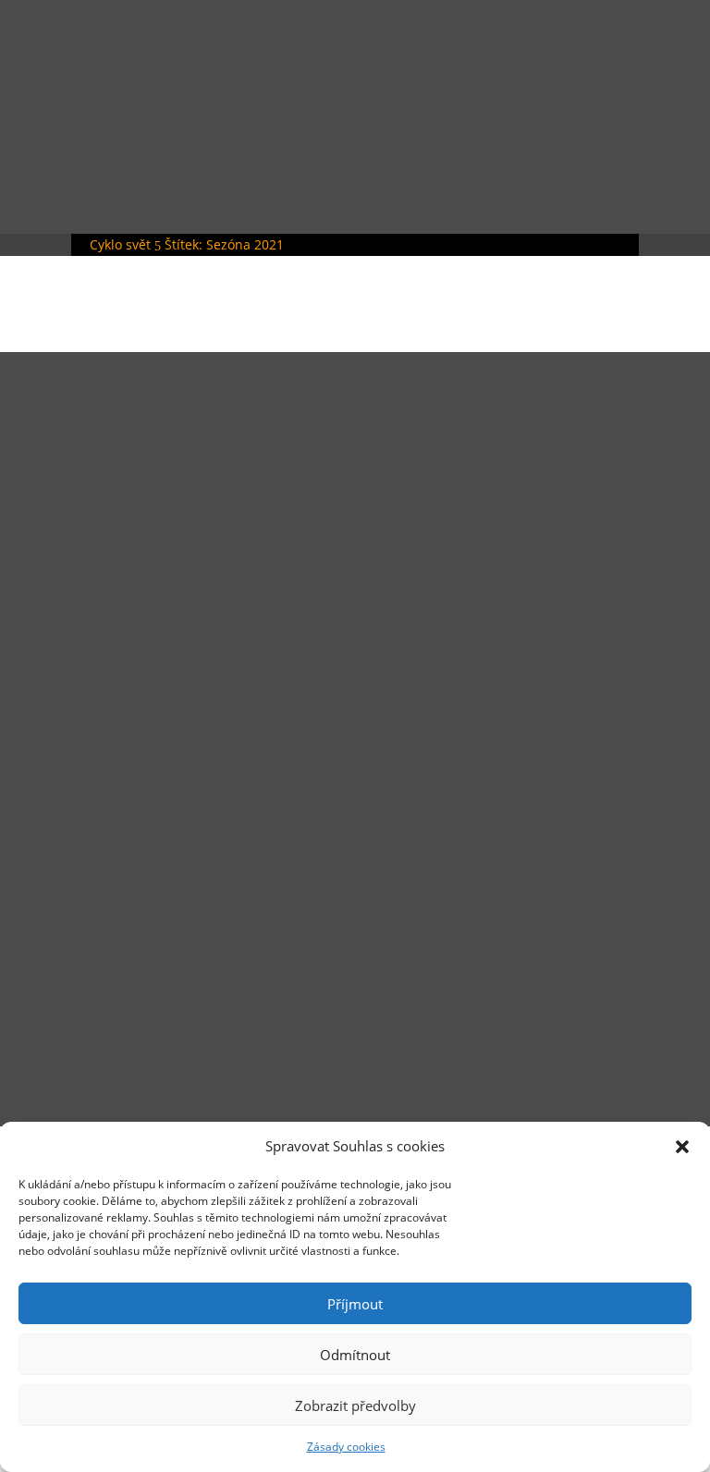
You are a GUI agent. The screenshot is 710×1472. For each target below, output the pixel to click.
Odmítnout (355, 1354)
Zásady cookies (346, 1446)
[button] (682, 1146)
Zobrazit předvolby (355, 1405)
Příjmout (355, 1304)
